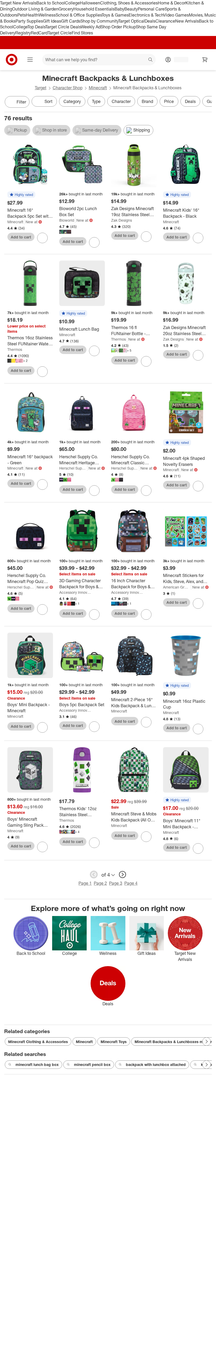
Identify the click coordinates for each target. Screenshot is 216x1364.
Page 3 (115, 883)
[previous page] (94, 874)
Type (96, 101)
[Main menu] (30, 59)
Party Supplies (29, 21)
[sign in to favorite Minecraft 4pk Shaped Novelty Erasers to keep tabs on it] (198, 486)
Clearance (165, 21)
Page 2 (100, 883)
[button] (21, 194)
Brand (147, 101)
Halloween (90, 3)
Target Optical (131, 21)
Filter (21, 102)
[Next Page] (206, 102)
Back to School (50, 3)
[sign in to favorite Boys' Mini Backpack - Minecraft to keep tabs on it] (42, 727)
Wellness (47, 15)
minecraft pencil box (92, 1064)
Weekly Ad (91, 26)
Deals (150, 21)
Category (72, 101)
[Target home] (11, 59)
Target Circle (60, 32)
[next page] (122, 874)
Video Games (176, 15)
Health (32, 15)
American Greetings (177, 587)
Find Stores (82, 32)
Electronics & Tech (146, 15)
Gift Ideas (52, 21)
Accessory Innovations (75, 592)
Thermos (14, 349)
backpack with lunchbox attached (156, 1064)
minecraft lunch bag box (37, 1064)
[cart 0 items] (205, 59)
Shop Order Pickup (118, 26)
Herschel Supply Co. (73, 468)
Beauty (131, 9)
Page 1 (85, 883)
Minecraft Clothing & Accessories (38, 1041)
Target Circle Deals (63, 26)
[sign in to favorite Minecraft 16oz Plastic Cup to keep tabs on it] (198, 729)
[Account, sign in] (178, 59)
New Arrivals (187, 21)
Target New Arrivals (18, 3)
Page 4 (131, 883)
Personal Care (151, 9)
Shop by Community (99, 21)
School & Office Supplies (79, 15)
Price (169, 101)
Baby (119, 9)
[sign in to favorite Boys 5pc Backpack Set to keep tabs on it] (94, 726)
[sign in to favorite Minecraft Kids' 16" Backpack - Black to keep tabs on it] (198, 238)
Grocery (65, 9)
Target (40, 87)
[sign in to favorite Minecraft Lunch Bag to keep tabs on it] (94, 351)
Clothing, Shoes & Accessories (129, 3)
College (72, 3)
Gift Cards (70, 21)
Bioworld (66, 220)
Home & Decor (171, 3)
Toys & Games (115, 15)
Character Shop (67, 87)
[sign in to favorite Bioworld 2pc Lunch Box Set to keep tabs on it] (94, 242)
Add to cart (21, 237)
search (151, 60)
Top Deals (36, 26)
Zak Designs (121, 220)
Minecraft (98, 87)
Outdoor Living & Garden (35, 9)
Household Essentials (94, 9)
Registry (23, 32)
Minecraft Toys (114, 1041)
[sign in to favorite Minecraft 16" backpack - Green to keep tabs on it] (42, 484)
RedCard (39, 32)
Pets (21, 15)
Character (121, 101)
